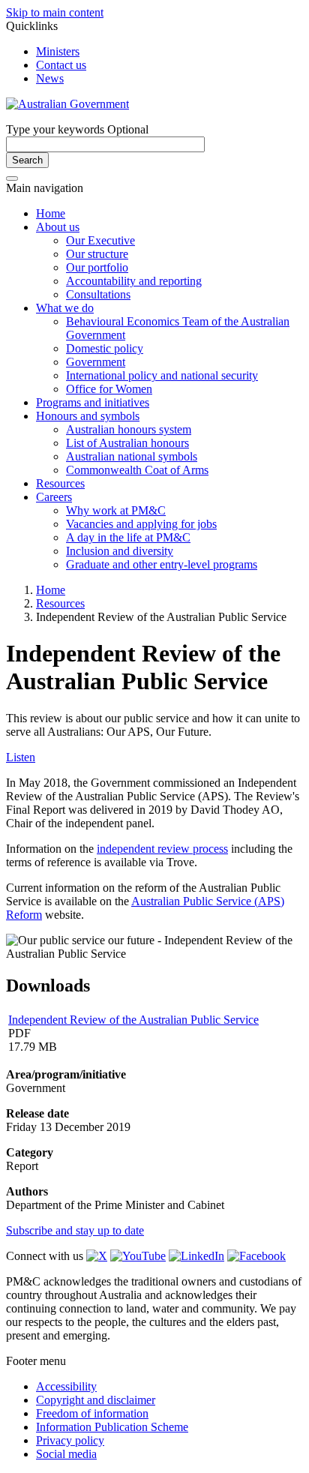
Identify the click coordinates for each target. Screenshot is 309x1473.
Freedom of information (92, 1413)
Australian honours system (128, 429)
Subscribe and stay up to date (75, 1230)
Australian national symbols (131, 456)
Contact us (61, 64)
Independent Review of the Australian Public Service (133, 1019)
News (50, 78)
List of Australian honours (127, 442)
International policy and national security (162, 375)
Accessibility (66, 1386)
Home (50, 213)
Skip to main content (55, 12)
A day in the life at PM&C (128, 537)
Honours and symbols (88, 416)
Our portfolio (97, 267)
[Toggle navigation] (12, 178)
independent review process (162, 848)
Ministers (58, 51)
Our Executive (100, 240)
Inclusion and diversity (119, 550)
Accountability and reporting (134, 280)
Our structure (97, 254)
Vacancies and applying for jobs (141, 524)
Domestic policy (104, 348)
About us (58, 226)
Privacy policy (70, 1440)
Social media (66, 1454)
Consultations (98, 294)
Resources (60, 483)
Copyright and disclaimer (95, 1400)
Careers (54, 496)
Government (95, 362)
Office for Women (109, 388)
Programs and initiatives (92, 402)
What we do (65, 308)
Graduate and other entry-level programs (161, 564)
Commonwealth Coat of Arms (137, 470)
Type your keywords (77, 129)
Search (27, 160)
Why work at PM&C (116, 510)
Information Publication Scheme (112, 1426)
